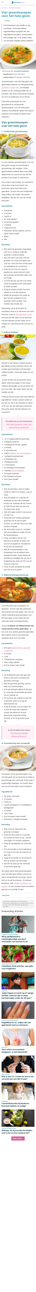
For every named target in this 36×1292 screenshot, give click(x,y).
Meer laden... (18, 1138)
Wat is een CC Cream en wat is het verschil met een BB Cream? (18, 1077)
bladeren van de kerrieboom (20, 453)
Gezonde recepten (14, 8)
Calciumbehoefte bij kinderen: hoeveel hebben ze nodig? (16, 1104)
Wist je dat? (6, 1074)
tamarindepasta (18, 471)
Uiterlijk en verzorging (10, 934)
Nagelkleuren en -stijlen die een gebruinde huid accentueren (16, 1023)
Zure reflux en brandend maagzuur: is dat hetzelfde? (15, 1050)
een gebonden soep (23, 314)
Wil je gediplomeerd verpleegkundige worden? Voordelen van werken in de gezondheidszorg (15, 939)
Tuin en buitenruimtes (9, 964)
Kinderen (5, 1101)
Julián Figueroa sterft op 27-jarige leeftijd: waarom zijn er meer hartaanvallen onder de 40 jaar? (18, 995)
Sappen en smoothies (9, 1128)
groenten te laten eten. (10, 88)
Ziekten (4, 991)
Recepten (4, 8)
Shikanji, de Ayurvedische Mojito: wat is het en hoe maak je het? (17, 1131)
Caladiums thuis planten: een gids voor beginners (17, 967)
